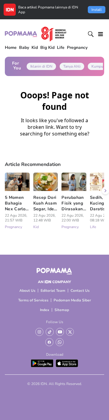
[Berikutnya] (105, 190)
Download (54, 354)
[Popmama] (36, 34)
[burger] (100, 34)
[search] (90, 34)
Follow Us (54, 322)
